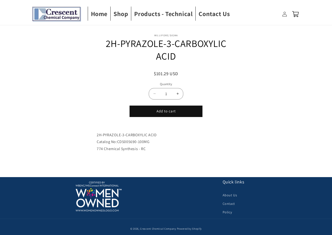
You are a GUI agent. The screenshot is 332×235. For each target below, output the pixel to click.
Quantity (166, 84)
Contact (229, 203)
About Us (230, 195)
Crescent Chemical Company (158, 228)
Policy (227, 212)
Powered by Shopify (189, 228)
